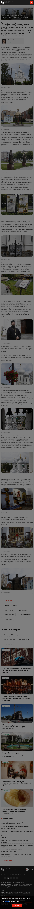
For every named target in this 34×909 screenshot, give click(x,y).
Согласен (17, 905)
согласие (7, 901)
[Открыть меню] (31, 2)
